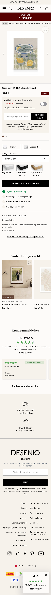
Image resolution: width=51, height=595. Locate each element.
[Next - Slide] (47, 54)
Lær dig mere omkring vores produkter (25, 236)
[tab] (6, 82)
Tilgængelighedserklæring (14, 527)
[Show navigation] (4, 8)
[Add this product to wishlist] (45, 29)
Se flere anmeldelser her (25, 386)
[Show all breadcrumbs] (5, 23)
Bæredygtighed (19, 523)
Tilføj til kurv (25, 183)
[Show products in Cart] (47, 8)
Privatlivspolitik (37, 527)
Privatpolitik (26, 124)
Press (24, 508)
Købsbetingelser (37, 518)
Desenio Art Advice (39, 503)
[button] (36, 582)
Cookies (34, 523)
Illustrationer (18, 23)
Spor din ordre (36, 513)
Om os (24, 503)
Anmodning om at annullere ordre (38, 533)
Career (23, 518)
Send (25, 482)
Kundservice (36, 508)
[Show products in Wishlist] (40, 8)
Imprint (23, 513)
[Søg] (10, 8)
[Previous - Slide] (3, 54)
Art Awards (21, 540)
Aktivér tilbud (39, 116)
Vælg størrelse (9, 153)
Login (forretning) (18, 545)
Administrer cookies (39, 539)
